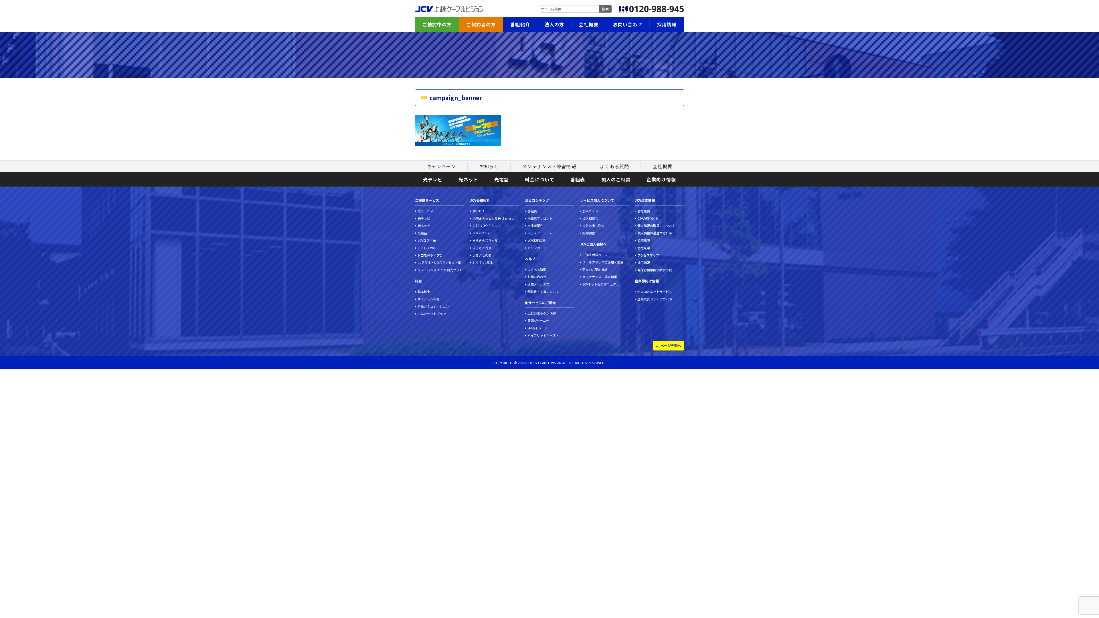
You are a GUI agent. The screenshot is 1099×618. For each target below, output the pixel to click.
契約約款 (588, 233)
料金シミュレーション (433, 306)
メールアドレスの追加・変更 (602, 262)
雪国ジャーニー (538, 320)
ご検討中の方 (437, 24)
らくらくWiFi (427, 247)
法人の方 (554, 24)
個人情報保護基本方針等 (654, 233)
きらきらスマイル (485, 240)
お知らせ (489, 166)
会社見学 (643, 247)
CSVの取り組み (648, 218)
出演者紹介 (535, 225)
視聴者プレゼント (540, 218)
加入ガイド (590, 211)
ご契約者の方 (481, 24)
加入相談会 (590, 218)
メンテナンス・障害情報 (549, 166)
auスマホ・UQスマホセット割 (439, 262)
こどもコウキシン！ (487, 225)
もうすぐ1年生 (483, 262)
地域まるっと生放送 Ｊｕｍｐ (493, 218)
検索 (605, 8)
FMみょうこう (537, 328)
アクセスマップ (648, 255)
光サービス (425, 211)
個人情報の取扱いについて (656, 225)
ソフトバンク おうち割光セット (440, 270)
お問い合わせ (628, 24)
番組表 (577, 179)
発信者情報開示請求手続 (654, 270)
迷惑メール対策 (538, 284)
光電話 (501, 179)
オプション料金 (429, 299)
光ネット (468, 179)
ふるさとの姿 (482, 255)
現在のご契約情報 (595, 269)
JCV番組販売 (536, 240)
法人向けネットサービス (654, 291)
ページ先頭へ (671, 345)
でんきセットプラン (432, 313)
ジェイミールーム (540, 233)
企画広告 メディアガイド (654, 299)
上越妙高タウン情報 (541, 313)
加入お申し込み (593, 225)
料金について (539, 179)
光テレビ (432, 179)
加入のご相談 (616, 179)
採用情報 (667, 24)
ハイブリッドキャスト (543, 335)
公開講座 (643, 240)
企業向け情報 (661, 179)
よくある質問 (614, 166)
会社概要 (588, 24)
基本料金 (424, 291)
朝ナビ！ (479, 211)
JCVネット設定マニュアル (600, 284)
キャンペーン (441, 166)
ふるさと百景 (482, 247)
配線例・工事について (543, 291)
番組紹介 (520, 24)
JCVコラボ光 (427, 240)
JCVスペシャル (483, 233)
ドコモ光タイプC (430, 255)
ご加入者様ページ (595, 254)
